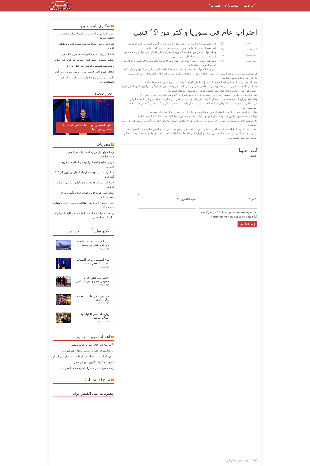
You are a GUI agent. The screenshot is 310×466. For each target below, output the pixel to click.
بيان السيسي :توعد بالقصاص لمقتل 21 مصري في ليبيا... (86, 127)
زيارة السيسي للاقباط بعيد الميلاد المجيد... (93, 316)
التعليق (253, 155)
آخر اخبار (72, 231)
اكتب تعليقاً (252, 49)
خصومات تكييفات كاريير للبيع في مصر (94, 362)
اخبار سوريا (251, 55)
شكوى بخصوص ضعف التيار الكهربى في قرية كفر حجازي (84, 59)
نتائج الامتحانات (97, 379)
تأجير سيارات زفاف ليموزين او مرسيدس (92, 344)
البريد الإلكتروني (186, 199)
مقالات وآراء (231, 5)
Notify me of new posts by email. (231, 216)
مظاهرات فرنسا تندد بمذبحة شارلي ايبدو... (92, 297)
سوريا (248, 60)
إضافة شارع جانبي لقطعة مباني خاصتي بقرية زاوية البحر (84, 71)
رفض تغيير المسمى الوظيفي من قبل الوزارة (90, 65)
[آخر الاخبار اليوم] (60, 9)
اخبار (255, 60)
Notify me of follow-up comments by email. (228, 212)
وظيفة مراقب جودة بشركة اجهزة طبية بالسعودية (88, 368)
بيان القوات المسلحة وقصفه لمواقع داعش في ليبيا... (92, 243)
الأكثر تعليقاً (101, 231)
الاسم (253, 199)
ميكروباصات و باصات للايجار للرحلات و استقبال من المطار (83, 356)
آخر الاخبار (249, 5)
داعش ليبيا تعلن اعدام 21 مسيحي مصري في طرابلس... (92, 279)
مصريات (103, 144)
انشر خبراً (215, 5)
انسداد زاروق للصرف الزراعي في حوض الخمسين (87, 54)
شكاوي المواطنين (95, 25)
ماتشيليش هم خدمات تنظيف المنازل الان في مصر (87, 350)
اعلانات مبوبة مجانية (93, 336)
